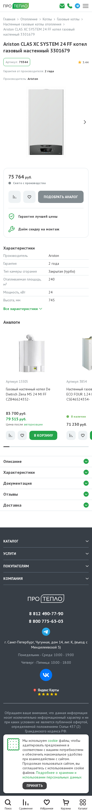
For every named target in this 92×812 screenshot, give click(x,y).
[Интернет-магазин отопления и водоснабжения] (17, 6)
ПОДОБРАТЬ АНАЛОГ (61, 197)
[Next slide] (85, 122)
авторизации (33, 424)
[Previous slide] (7, 122)
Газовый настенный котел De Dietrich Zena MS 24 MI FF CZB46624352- (28, 394)
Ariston (33, 79)
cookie (53, 740)
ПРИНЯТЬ (35, 785)
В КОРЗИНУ (43, 435)
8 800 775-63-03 (46, 621)
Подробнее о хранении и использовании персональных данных (52, 774)
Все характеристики (20, 308)
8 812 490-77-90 (46, 613)
